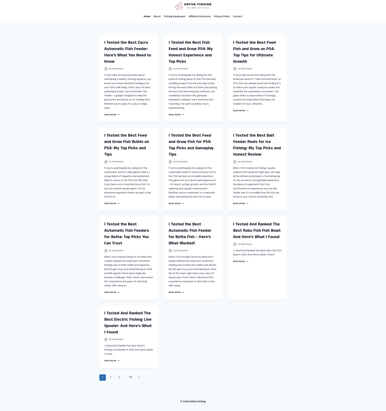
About (157, 17)
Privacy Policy (222, 17)
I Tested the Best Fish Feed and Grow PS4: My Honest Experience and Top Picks (191, 52)
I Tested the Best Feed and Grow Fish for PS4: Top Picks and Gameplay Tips (191, 145)
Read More (112, 115)
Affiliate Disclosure (200, 17)
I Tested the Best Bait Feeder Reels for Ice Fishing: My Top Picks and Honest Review (257, 145)
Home (147, 17)
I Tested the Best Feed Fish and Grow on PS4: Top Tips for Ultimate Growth (254, 52)
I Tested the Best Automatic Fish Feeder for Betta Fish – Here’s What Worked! (190, 234)
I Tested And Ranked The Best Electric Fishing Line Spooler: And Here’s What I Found (128, 323)
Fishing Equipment (174, 17)
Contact (237, 17)
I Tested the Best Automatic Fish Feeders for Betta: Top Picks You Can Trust (126, 234)
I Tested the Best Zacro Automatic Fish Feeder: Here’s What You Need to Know (127, 52)
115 (130, 377)
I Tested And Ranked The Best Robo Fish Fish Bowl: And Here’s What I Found (257, 231)
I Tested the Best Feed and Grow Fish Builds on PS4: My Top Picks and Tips (126, 145)
